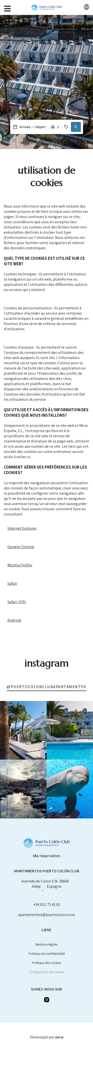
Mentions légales (46, 944)
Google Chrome (20, 546)
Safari (12, 583)
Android (14, 620)
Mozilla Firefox (19, 565)
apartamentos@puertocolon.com (46, 914)
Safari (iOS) (16, 601)
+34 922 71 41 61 (46, 904)
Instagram (47, 663)
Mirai (59, 1037)
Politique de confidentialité (47, 954)
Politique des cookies (46, 963)
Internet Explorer (22, 528)
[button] (76, 127)
